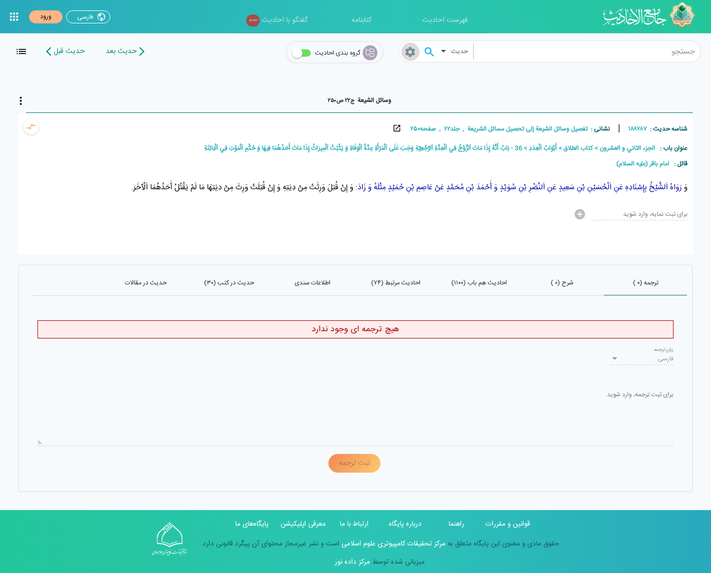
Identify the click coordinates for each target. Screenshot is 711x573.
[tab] (359, 100)
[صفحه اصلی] (652, 17)
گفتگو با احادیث (278, 20)
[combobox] (587, 51)
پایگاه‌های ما (252, 524)
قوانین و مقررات (508, 524)
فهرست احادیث (445, 20)
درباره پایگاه (405, 524)
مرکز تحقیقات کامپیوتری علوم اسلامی (392, 544)
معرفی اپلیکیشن (303, 524)
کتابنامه (361, 20)
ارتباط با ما (354, 524)
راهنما (456, 524)
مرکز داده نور (352, 562)
